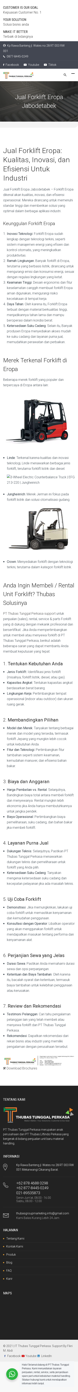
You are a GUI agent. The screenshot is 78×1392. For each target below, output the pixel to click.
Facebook (12, 64)
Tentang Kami (15, 1238)
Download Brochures (21, 1068)
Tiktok (52, 64)
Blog (9, 1262)
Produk (11, 1254)
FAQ (9, 1270)
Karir (9, 1278)
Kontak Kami (14, 1246)
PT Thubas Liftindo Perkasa (43, 1134)
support (50, 614)
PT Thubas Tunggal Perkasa (23, 614)
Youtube (33, 64)
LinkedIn (46, 1356)
